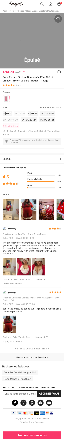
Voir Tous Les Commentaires (31, 348)
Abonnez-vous (49, 393)
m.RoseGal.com (18, 4)
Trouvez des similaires (32, 435)
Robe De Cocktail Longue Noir (20, 372)
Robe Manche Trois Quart (17, 378)
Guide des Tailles (49, 107)
